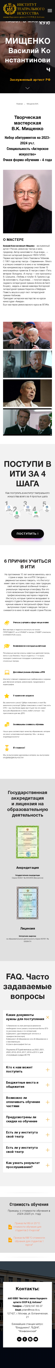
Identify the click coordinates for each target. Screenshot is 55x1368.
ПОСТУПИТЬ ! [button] (27, 1270)
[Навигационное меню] (50, 10)
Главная (19, 840)
